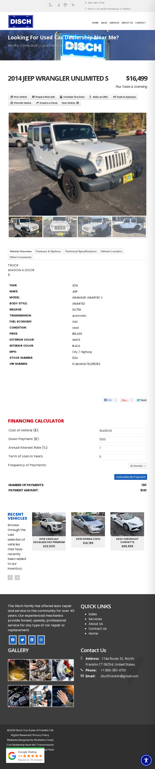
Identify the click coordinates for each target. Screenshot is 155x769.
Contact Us (98, 628)
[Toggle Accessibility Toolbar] (146, 760)
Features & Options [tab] (48, 251)
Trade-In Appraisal (126, 97)
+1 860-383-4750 (113, 670)
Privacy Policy (40, 735)
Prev (10, 577)
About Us (127, 22)
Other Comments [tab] (20, 257)
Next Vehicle (68, 103)
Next (17, 577)
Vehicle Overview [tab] (20, 251)
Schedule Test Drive (74, 97)
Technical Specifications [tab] (80, 251)
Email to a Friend (48, 103)
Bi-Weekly (137, 466)
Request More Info (45, 97)
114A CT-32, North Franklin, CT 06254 (108, 8)
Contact (140, 22)
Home (95, 22)
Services (114, 22)
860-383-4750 (96, 2)
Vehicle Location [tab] (111, 251)
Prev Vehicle (20, 97)
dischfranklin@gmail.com (119, 676)
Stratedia (39, 740)
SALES (104, 22)
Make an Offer (100, 97)
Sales (93, 614)
